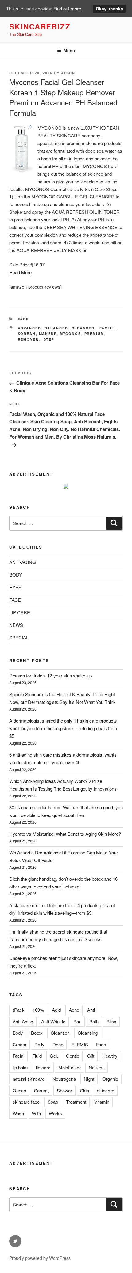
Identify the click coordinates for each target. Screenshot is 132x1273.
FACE (23, 319)
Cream (19, 1044)
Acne (74, 1010)
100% (38, 1010)
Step (49, 339)
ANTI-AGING (22, 562)
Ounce (19, 1090)
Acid (56, 1010)
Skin (84, 1090)
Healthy (110, 1056)
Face (101, 1044)
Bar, (77, 1021)
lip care (43, 1067)
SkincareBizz (40, 26)
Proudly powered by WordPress (40, 1258)
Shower (64, 1090)
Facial (107, 328)
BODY (15, 574)
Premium (94, 333)
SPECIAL (19, 637)
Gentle (72, 1056)
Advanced (29, 328)
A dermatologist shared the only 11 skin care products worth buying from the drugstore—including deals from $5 (63, 728)
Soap (53, 1102)
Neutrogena (64, 1079)
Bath (94, 1021)
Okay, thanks (109, 9)
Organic (110, 1079)
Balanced (56, 328)
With (36, 1113)
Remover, (29, 339)
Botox (37, 1033)
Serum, (41, 1090)
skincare (105, 1090)
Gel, (54, 1056)
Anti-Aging (23, 1021)
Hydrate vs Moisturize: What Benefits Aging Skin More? (65, 833)
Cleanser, (84, 328)
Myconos (70, 333)
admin (68, 73)
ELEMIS (79, 1044)
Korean (27, 333)
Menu (69, 50)
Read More (20, 272)
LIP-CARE (19, 612)
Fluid (37, 1056)
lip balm (20, 1067)
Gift (90, 1056)
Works (55, 1113)
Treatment (76, 1102)
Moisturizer (69, 1067)
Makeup (48, 333)
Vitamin (101, 1102)
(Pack (19, 1010)
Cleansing (88, 1033)
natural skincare (29, 1079)
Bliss (111, 1021)
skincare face (26, 1102)
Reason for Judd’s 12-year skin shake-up (50, 675)
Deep (57, 1044)
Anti (91, 1010)
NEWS (16, 625)
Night (89, 1079)
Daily (39, 1044)
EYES (15, 587)
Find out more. (67, 8)
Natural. (96, 1067)
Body (18, 1033)
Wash (18, 1113)
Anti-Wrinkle (53, 1021)
